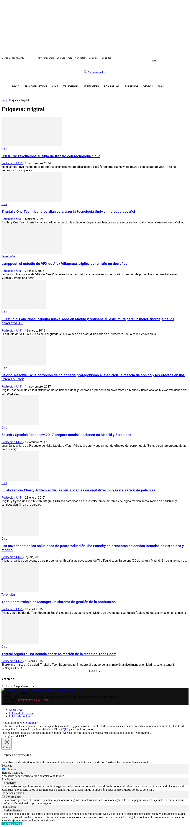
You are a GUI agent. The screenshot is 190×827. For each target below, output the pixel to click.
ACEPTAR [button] (22, 736)
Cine (4, 149)
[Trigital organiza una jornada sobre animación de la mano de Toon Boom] (20, 643)
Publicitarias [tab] (8, 806)
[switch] (3, 783)
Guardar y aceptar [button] (11, 823)
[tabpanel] (95, 776)
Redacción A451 (12, 163)
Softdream (32, 722)
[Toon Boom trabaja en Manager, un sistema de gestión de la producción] (20, 591)
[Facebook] (153, 56)
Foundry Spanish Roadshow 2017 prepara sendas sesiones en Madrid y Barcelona (66, 435)
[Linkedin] (162, 56)
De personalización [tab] (12, 793)
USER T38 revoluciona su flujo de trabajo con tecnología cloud (50, 156)
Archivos (6, 686)
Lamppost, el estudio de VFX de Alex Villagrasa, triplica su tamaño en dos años (64, 264)
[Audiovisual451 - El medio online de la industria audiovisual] (95, 74)
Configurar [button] (7, 736)
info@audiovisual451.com (32, 699)
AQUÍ (64, 729)
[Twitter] (166, 56)
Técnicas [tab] (6, 765)
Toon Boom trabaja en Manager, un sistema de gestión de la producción (58, 602)
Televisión (8, 256)
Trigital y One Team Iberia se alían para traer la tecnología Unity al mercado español (68, 212)
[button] (184, 86)
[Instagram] (157, 56)
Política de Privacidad (21, 713)
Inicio (4, 100)
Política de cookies (20, 716)
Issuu (154, 61)
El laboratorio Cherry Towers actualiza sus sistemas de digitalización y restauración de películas (78, 490)
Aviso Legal (16, 709)
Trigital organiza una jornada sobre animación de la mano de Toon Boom (58, 654)
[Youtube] (170, 56)
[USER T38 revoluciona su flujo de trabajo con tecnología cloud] (31, 145)
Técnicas (11, 769)
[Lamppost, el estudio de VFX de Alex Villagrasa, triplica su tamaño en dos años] (31, 252)
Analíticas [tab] (7, 779)
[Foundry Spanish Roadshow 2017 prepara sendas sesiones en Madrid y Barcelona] (20, 424)
